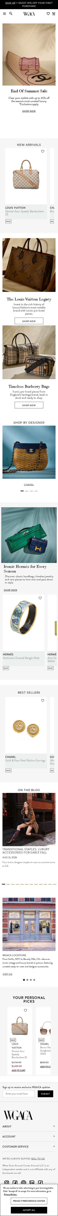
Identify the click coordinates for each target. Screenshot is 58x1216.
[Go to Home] (18, 1115)
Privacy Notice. (10, 1194)
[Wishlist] (48, 14)
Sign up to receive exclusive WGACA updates (26, 1087)
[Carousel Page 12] (54, 884)
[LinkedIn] (32, 1183)
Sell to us (38, 1159)
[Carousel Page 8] (36, 884)
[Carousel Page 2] (8, 884)
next (51, 459)
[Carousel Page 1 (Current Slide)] (22, 490)
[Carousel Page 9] (40, 884)
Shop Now (29, 321)
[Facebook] (15, 1183)
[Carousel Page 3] (12, 884)
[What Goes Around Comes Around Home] (29, 13)
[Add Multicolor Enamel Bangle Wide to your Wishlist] (40, 598)
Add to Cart (18, 1070)
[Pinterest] (23, 1183)
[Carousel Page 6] (26, 884)
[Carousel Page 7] (31, 884)
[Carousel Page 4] (17, 884)
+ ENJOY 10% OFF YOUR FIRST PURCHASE (29, 4)
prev (7, 459)
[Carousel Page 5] (22, 884)
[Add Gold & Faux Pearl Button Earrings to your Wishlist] (42, 700)
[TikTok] (40, 1183)
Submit (45, 1093)
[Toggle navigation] (4, 13)
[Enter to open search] (11, 14)
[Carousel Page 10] (45, 884)
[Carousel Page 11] (50, 884)
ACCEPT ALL (29, 1210)
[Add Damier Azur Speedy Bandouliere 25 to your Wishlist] (42, 151)
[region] (29, 1200)
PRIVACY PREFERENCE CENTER (29, 1200)
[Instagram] (7, 1183)
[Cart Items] (54, 14)
